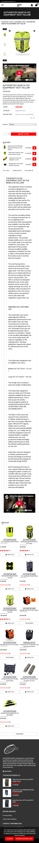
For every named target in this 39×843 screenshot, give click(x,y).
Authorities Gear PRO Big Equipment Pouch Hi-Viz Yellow (15, 147)
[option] (5, 34)
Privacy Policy (7, 815)
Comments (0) (29, 170)
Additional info (17, 170)
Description (6, 170)
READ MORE (7, 771)
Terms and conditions (10, 819)
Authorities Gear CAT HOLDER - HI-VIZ (15, 159)
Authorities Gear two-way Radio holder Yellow (15, 153)
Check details (29, 623)
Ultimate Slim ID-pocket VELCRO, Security (16, 164)
